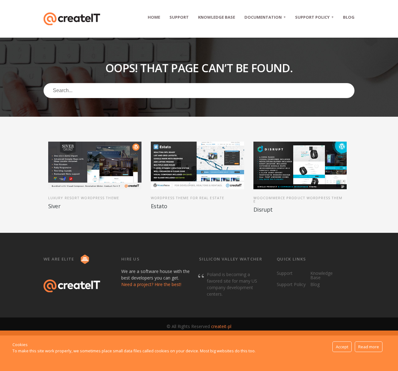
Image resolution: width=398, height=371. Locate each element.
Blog (348, 17)
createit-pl (221, 326)
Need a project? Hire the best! (151, 284)
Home (154, 17)
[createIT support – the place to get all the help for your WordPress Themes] (72, 18)
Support (179, 17)
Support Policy (314, 17)
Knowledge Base (216, 17)
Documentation (265, 17)
